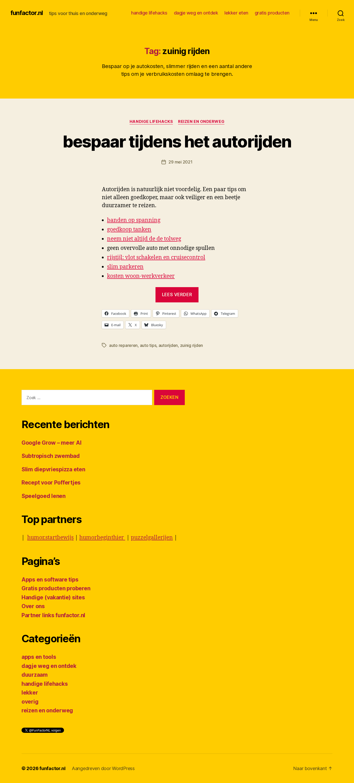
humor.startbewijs (50, 537)
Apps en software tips (50, 579)
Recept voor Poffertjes (51, 482)
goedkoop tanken (129, 229)
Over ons (33, 606)
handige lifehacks (149, 13)
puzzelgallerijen (152, 537)
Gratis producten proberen (56, 588)
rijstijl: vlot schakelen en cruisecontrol (156, 257)
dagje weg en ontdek (196, 13)
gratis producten (272, 13)
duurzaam (35, 675)
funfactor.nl (26, 13)
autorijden (168, 345)
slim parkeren (125, 266)
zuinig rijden (191, 345)
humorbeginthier (102, 537)
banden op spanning (133, 220)
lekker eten (236, 13)
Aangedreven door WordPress (103, 768)
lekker (30, 692)
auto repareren (123, 345)
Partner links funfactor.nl (53, 615)
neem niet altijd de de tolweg (144, 238)
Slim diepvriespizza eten (53, 469)
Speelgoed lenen (44, 496)
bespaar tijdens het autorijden (177, 141)
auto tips (148, 345)
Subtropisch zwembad (51, 456)
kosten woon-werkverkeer (141, 276)
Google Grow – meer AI (51, 442)
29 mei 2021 (180, 162)
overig (30, 701)
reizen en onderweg (201, 121)
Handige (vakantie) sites (53, 597)
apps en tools (39, 657)
